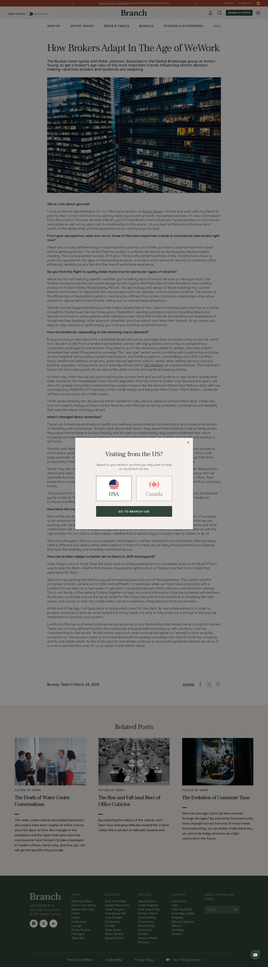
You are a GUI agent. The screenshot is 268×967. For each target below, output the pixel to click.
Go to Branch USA (134, 511)
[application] (255, 954)
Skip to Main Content (0, 0)
